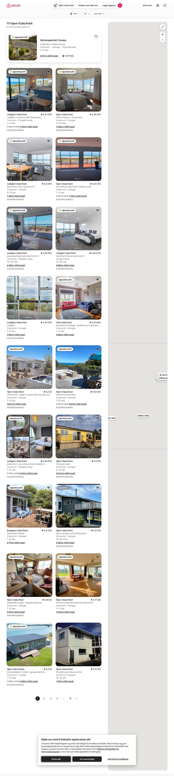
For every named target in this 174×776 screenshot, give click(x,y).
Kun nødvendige (87, 759)
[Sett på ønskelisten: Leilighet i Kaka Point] (48, 71)
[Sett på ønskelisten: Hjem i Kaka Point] (97, 71)
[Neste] (76, 698)
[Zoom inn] (162, 34)
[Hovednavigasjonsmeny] (164, 5)
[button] (49, 56)
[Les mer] (29, 27)
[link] (31, 698)
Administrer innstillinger (118, 759)
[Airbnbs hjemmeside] (13, 5)
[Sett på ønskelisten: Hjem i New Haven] (48, 626)
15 (70, 698)
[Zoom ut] (162, 40)
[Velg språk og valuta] (157, 5)
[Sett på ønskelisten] (96, 37)
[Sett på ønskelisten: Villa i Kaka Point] (97, 279)
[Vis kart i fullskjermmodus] (162, 26)
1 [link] (37, 698)
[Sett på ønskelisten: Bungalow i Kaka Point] (48, 487)
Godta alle (56, 759)
